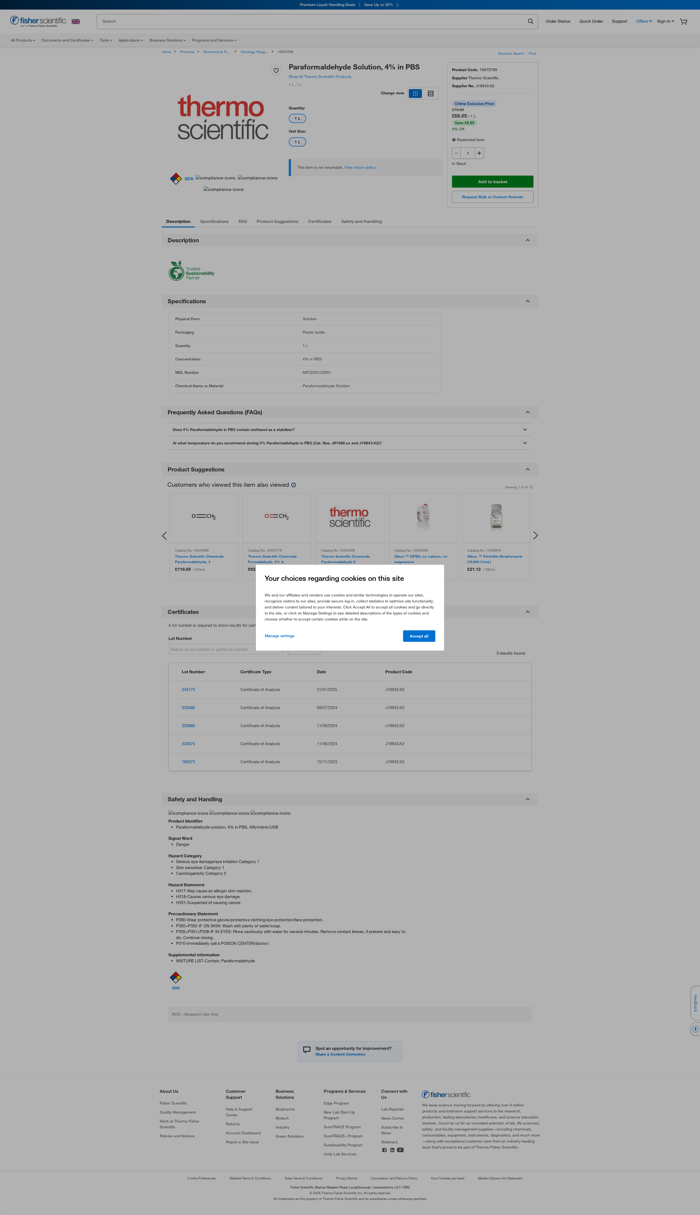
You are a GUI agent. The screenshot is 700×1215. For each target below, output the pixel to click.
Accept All (419, 636)
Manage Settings (279, 635)
